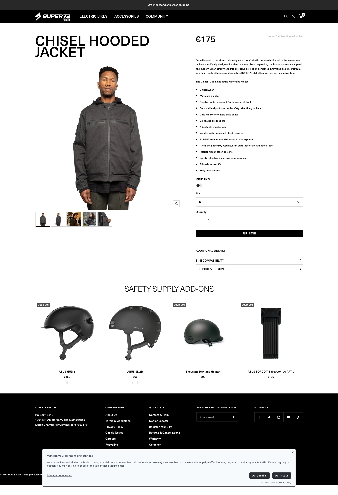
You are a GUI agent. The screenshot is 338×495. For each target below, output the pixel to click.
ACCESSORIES (126, 16)
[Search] (285, 16)
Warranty (155, 438)
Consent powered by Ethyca (274, 482)
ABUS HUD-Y (67, 371)
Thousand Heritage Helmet (203, 371)
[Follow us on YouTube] (288, 417)
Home (270, 36)
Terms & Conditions (117, 420)
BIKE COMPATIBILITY (210, 260)
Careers (110, 438)
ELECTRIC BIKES (93, 16)
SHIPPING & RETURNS (211, 269)
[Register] (232, 417)
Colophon (155, 444)
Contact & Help (159, 414)
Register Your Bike (160, 426)
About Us (111, 414)
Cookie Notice (114, 432)
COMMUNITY (157, 16)
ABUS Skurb (135, 371)
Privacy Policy (114, 426)
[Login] (293, 16)
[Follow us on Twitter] (269, 417)
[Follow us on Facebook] (259, 417)
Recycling (111, 444)
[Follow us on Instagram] (278, 417)
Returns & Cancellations (164, 432)
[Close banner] (293, 451)
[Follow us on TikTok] (298, 417)
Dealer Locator (158, 420)
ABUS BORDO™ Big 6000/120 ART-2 (271, 371)
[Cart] (301, 16)
